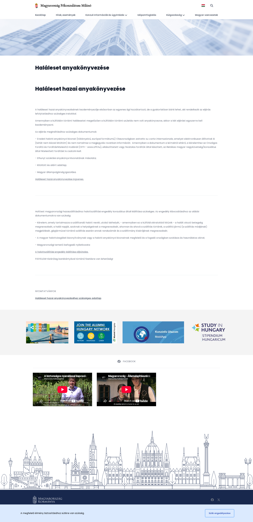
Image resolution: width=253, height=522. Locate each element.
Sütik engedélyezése (219, 513)
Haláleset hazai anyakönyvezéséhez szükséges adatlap (68, 298)
